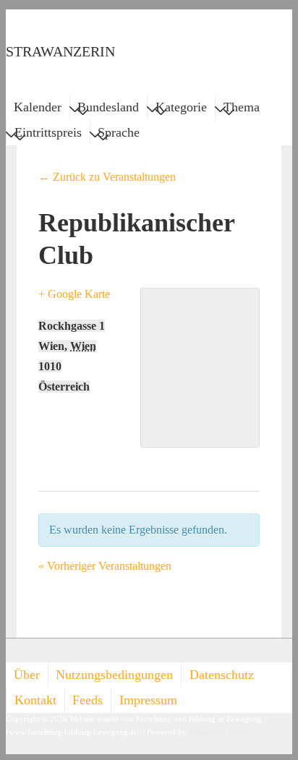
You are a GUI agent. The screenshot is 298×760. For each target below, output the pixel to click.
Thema (242, 107)
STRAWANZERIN (60, 51)
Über (27, 674)
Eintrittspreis (48, 132)
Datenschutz (222, 674)
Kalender (37, 107)
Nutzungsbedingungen (114, 674)
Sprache (119, 132)
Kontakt (35, 700)
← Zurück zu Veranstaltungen (107, 177)
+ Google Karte (74, 294)
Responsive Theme (220, 732)
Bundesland (108, 107)
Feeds (87, 700)
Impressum (148, 700)
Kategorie (181, 107)
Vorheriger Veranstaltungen (104, 566)
